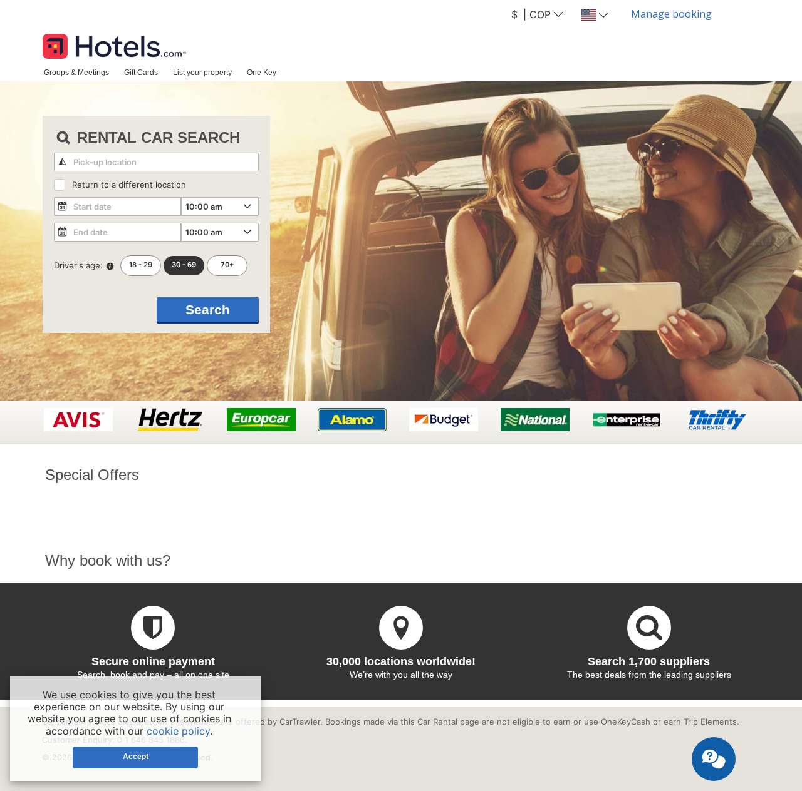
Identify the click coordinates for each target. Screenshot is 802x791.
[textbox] (156, 162)
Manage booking (671, 14)
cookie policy (178, 731)
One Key (261, 72)
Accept (135, 756)
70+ (227, 264)
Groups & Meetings (76, 72)
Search (207, 309)
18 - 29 (140, 264)
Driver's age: (78, 265)
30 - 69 (184, 264)
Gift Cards (141, 72)
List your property (202, 72)
